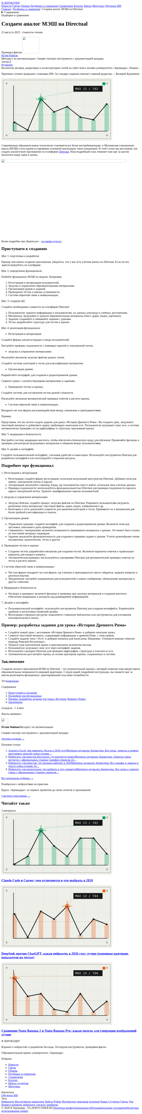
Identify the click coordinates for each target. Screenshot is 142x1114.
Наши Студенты (110, 1101)
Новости (6, 5)
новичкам (13, 681)
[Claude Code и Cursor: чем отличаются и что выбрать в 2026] (56, 873)
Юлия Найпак (9, 55)
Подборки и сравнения (44, 5)
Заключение (15, 702)
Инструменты (23, 1101)
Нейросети (7, 1101)
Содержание (11, 12)
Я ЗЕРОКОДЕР (10, 2)
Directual (64, 151)
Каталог (78, 5)
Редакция (6, 64)
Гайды (16, 5)
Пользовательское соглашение (109, 1107)
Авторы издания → (12, 738)
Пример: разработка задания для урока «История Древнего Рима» (47, 699)
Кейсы (88, 5)
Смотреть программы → (15, 795)
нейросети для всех (34, 1104)
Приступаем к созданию (22, 692)
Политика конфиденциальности (72, 1107)
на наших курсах (51, 241)
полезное (94, 1101)
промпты (16, 1104)
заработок (52, 1104)
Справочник (65, 5)
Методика (98, 5)
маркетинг (38, 1101)
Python (57, 1101)
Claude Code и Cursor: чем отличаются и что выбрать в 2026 (47, 880)
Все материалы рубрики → (17, 778)
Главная (6, 9)
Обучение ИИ (113, 5)
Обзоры (25, 5)
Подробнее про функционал (25, 695)
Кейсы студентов (18, 1083)
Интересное (69, 1101)
